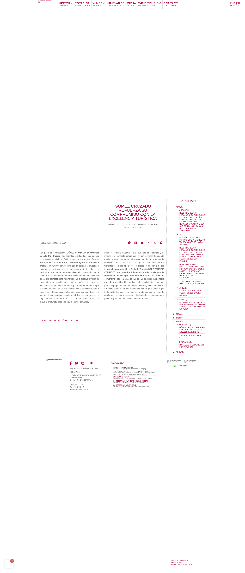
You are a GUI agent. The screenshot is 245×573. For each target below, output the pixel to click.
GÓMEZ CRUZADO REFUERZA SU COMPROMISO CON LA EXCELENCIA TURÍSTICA (192, 330)
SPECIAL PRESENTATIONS (123, 367)
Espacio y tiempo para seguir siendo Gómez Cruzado (190, 293)
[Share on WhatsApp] (155, 242)
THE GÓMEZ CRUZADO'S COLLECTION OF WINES (131, 371)
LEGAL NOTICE (176, 562)
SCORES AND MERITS (121, 377)
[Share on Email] (142, 242)
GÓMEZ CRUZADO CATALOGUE (124, 385)
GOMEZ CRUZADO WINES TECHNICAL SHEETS (130, 381)
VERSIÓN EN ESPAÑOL (179, 560)
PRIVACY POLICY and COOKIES (183, 564)
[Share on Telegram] (161, 242)
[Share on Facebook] (129, 242)
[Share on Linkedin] (135, 242)
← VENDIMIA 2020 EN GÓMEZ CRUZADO (59, 321)
